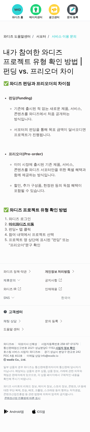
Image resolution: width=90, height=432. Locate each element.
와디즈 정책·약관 (15, 271)
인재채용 (51, 289)
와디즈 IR (9, 289)
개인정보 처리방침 (57, 271)
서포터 (41, 36)
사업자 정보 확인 (65, 347)
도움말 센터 (11, 329)
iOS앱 (41, 411)
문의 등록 (51, 321)
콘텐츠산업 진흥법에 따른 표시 (22, 398)
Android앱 (17, 411)
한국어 (65, 297)
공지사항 (51, 280)
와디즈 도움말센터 (17, 36)
